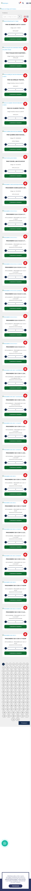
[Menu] (27, 3)
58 (3, 692)
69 (19, 695)
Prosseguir (15, 886)
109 (18, 716)
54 (15, 688)
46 (11, 685)
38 (7, 681)
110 (22, 716)
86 (3, 705)
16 (3, 671)
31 (7, 678)
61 (15, 692)
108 (13, 716)
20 (19, 671)
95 (11, 709)
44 (3, 685)
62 (19, 692)
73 (7, 698)
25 (11, 674)
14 (23, 667)
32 (11, 678)
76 (19, 698)
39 (11, 681)
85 (27, 702)
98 (23, 709)
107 (9, 716)
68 (15, 695)
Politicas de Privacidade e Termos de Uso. (15, 879)
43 (27, 681)
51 (3, 688)
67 (11, 695)
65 (3, 695)
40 (15, 681)
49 (23, 685)
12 (15, 667)
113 (18, 719)
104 (22, 712)
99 (27, 709)
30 (3, 678)
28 (23, 674)
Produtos (5, 13)
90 (19, 705)
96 (15, 709)
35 (23, 678)
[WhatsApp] (5, 843)
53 (11, 688)
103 (18, 712)
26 (15, 674)
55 (19, 688)
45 (7, 685)
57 (27, 688)
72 (3, 698)
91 (23, 705)
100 (4, 712)
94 (7, 709)
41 (19, 681)
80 (7, 702)
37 (3, 681)
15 (27, 667)
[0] (19, 3)
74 (11, 698)
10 (7, 667)
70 (23, 695)
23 (3, 674)
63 (23, 692)
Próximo (24, 723)
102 (13, 712)
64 (27, 692)
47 (15, 685)
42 (23, 681)
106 (4, 716)
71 (27, 695)
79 (3, 702)
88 (11, 705)
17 (7, 671)
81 (11, 702)
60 (11, 692)
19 (15, 671)
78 (27, 698)
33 (15, 678)
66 (7, 695)
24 (7, 674)
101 (9, 712)
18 (11, 671)
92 (27, 705)
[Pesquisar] (23, 3)
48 (19, 685)
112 (13, 719)
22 (27, 671)
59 (7, 692)
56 (23, 688)
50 (27, 685)
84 (23, 702)
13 (19, 667)
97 (19, 709)
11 (11, 667)
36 (27, 678)
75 (15, 698)
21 (23, 671)
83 (19, 702)
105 (27, 712)
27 (19, 674)
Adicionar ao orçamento (16, 39)
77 (23, 698)
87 (7, 705)
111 (27, 716)
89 (15, 705)
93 (3, 709)
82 (15, 702)
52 (7, 688)
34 (19, 678)
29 (27, 674)
